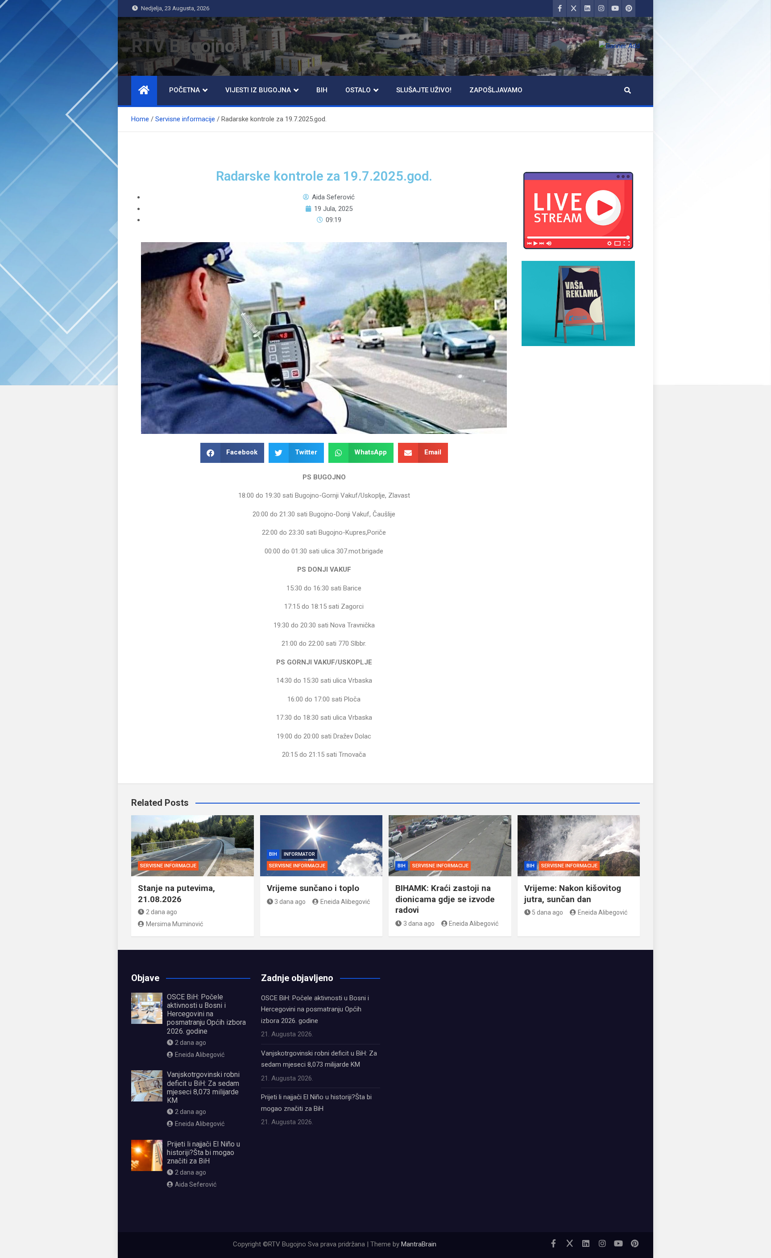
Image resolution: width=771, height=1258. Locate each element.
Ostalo (358, 90)
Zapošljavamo (495, 90)
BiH (321, 90)
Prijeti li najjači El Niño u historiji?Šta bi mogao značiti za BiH (203, 1152)
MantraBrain (418, 1244)
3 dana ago (290, 901)
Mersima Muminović (174, 924)
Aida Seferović (195, 1184)
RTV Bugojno (183, 46)
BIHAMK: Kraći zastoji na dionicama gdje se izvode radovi (445, 899)
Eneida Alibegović (345, 901)
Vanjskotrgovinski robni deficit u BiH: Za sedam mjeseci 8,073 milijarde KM (203, 1087)
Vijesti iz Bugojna (258, 90)
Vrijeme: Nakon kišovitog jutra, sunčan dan (572, 893)
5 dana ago (547, 912)
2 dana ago (161, 912)
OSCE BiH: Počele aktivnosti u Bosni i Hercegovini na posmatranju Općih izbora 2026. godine (206, 1014)
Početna (184, 90)
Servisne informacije (168, 866)
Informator (299, 854)
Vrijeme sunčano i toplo (313, 888)
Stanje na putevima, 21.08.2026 (176, 893)
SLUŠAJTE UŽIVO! (424, 90)
